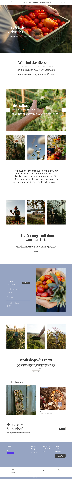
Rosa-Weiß (51, 413)
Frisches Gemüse (46, 448)
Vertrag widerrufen (60, 456)
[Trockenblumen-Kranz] (53, 398)
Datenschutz (57, 448)
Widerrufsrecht (58, 451)
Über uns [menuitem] (25, 2)
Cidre (44, 451)
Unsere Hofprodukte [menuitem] (33, 2)
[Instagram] (7, 450)
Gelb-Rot (44, 413)
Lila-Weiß (48, 413)
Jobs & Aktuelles (34, 452)
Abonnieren (62, 428)
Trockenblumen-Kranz (44, 411)
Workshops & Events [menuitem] (43, 2)
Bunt (41, 413)
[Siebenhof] (13, 446)
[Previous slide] (8, 110)
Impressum (33, 454)
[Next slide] (64, 110)
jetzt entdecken (36, 371)
